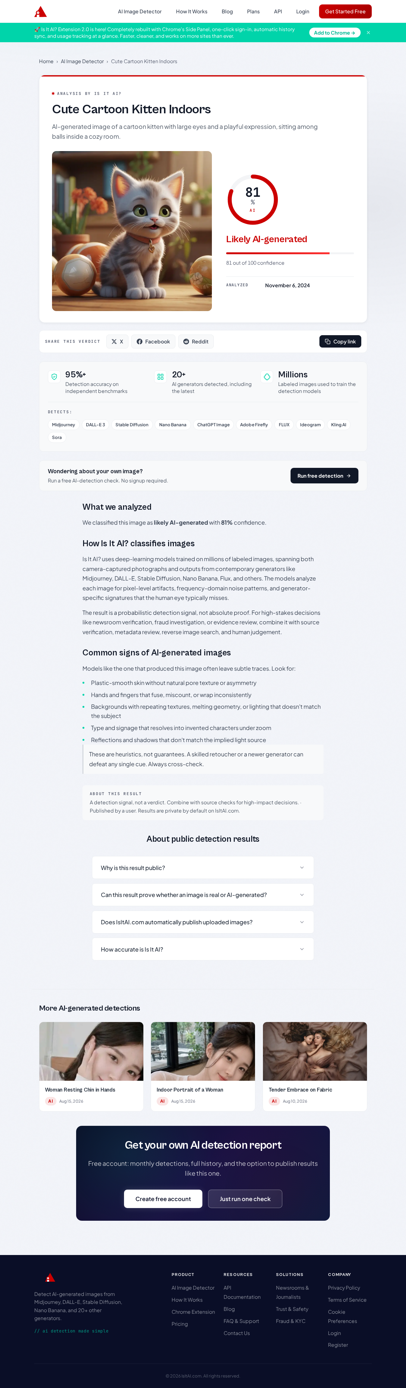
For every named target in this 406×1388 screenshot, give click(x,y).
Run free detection (320, 476)
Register (338, 1345)
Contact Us (237, 1333)
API (278, 11)
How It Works (191, 11)
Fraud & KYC (290, 1321)
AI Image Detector (140, 11)
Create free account (163, 1198)
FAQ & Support (241, 1321)
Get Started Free (345, 11)
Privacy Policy (344, 1288)
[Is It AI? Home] (40, 11)
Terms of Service (347, 1300)
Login (302, 11)
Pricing (180, 1324)
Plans (253, 11)
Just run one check (245, 1198)
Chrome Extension (193, 1312)
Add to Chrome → (335, 33)
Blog (227, 11)
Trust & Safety (292, 1309)
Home (46, 61)
